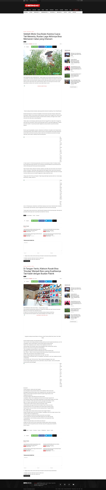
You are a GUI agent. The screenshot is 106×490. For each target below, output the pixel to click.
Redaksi (30, 43)
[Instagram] (78, 0)
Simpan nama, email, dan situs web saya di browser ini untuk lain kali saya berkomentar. (41, 255)
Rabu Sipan (48, 231)
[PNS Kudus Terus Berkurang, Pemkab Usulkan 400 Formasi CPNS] (67, 55)
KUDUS (33, 31)
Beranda (25, 31)
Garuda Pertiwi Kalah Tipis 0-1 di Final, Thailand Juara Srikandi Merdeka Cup (76, 75)
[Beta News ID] (32, 5)
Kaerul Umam (28, 231)
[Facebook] (77, 0)
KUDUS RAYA (29, 31)
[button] (81, 10)
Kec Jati (34, 215)
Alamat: (35, 483)
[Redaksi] (24, 44)
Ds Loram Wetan (29, 215)
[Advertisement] (53, 21)
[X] (80, 0)
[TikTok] (69, 484)
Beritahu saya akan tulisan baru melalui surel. (32, 259)
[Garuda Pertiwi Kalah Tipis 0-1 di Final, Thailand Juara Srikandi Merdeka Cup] (67, 75)
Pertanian (37, 215)
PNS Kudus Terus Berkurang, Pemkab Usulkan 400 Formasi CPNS (76, 54)
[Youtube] (81, 0)
